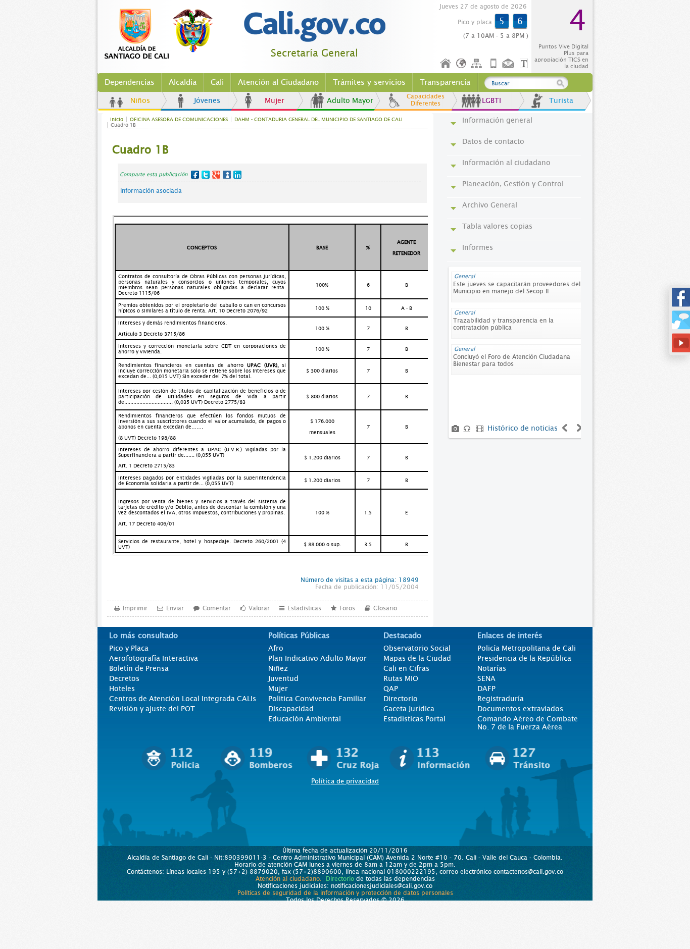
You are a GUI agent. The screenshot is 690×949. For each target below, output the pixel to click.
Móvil (493, 64)
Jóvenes (207, 100)
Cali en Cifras (406, 668)
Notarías (491, 668)
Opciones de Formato (525, 64)
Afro (275, 648)
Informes (477, 247)
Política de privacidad (345, 781)
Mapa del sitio (478, 64)
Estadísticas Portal (414, 719)
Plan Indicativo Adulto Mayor (317, 658)
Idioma (462, 64)
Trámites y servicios (369, 82)
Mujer (274, 100)
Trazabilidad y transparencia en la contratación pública (503, 324)
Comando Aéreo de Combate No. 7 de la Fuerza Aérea (527, 723)
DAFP (486, 688)
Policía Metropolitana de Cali (526, 648)
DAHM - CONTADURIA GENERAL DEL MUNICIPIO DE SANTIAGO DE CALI (318, 119)
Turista (561, 100)
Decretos (124, 678)
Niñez (278, 668)
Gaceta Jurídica (408, 709)
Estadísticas (304, 608)
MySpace (227, 175)
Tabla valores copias (497, 226)
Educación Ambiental (304, 719)
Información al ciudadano (506, 163)
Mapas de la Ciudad (417, 658)
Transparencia (445, 82)
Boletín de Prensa (139, 668)
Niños (140, 100)
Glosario (385, 608)
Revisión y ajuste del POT (152, 709)
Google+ (216, 175)
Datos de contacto (493, 141)
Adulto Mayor (350, 100)
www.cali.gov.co (163, 34)
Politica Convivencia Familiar (317, 699)
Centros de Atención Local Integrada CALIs (182, 699)
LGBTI (491, 100)
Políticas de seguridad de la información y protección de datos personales (345, 893)
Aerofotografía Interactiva (153, 658)
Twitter (206, 175)
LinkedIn (237, 175)
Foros (347, 608)
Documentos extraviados (520, 709)
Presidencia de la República (524, 658)
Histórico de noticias (522, 428)
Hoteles (122, 688)
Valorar (259, 608)
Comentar (217, 608)
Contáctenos (509, 64)
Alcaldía (182, 82)
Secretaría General (314, 53)
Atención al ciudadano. (289, 878)
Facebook (195, 175)
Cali (217, 82)
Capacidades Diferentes (426, 100)
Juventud (283, 678)
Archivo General (489, 205)
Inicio (446, 64)
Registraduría (500, 699)
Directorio (400, 699)
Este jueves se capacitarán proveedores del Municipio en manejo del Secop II (516, 288)
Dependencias (130, 82)
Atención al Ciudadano (278, 82)
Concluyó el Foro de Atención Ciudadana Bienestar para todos (511, 360)
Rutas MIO (400, 678)
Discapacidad (291, 709)
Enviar (175, 608)
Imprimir (135, 608)
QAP (390, 688)
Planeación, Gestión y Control (513, 184)
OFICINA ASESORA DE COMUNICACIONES (179, 119)
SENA (486, 678)
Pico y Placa (129, 648)
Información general (497, 120)
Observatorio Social (417, 648)
